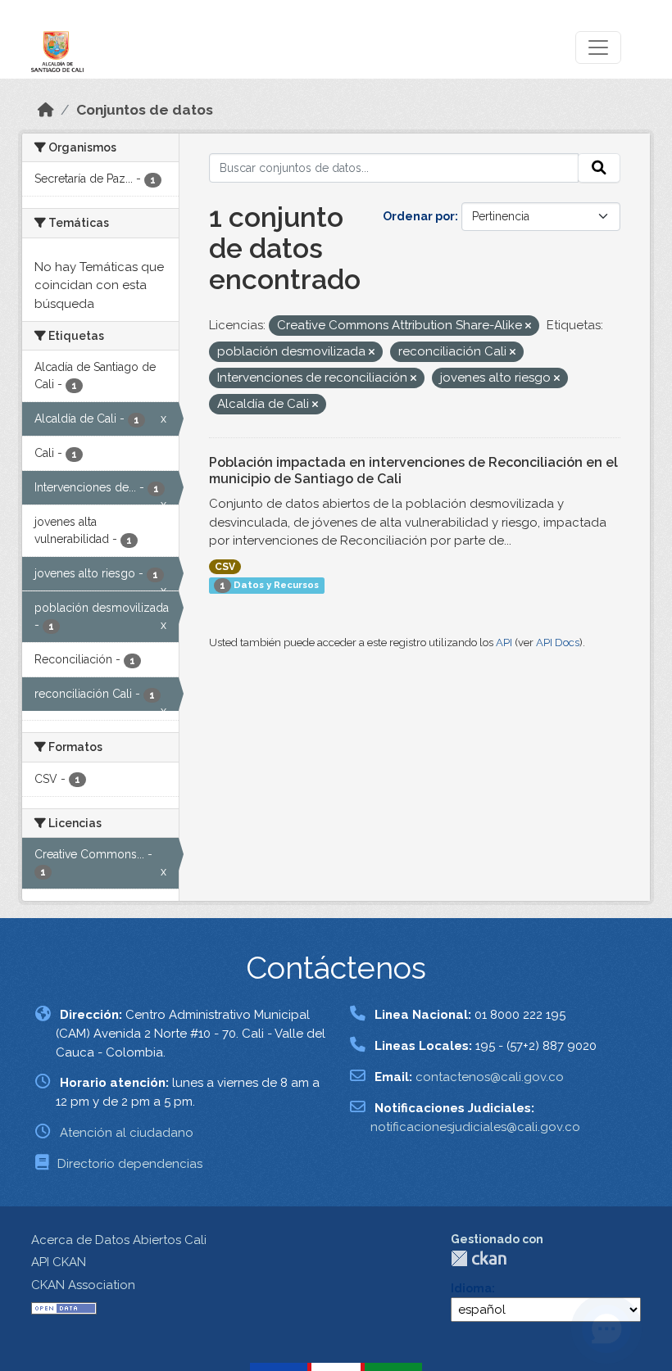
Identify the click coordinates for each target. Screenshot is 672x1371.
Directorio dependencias (129, 1163)
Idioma (471, 1288)
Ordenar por (419, 216)
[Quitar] (528, 326)
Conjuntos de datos (144, 110)
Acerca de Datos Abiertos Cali (119, 1240)
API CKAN (58, 1262)
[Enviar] (599, 168)
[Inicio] (46, 110)
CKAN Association (83, 1285)
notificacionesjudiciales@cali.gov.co (475, 1127)
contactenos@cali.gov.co (489, 1077)
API (504, 642)
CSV (225, 566)
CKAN (478, 1258)
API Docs (557, 642)
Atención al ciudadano (126, 1132)
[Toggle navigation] (598, 47)
